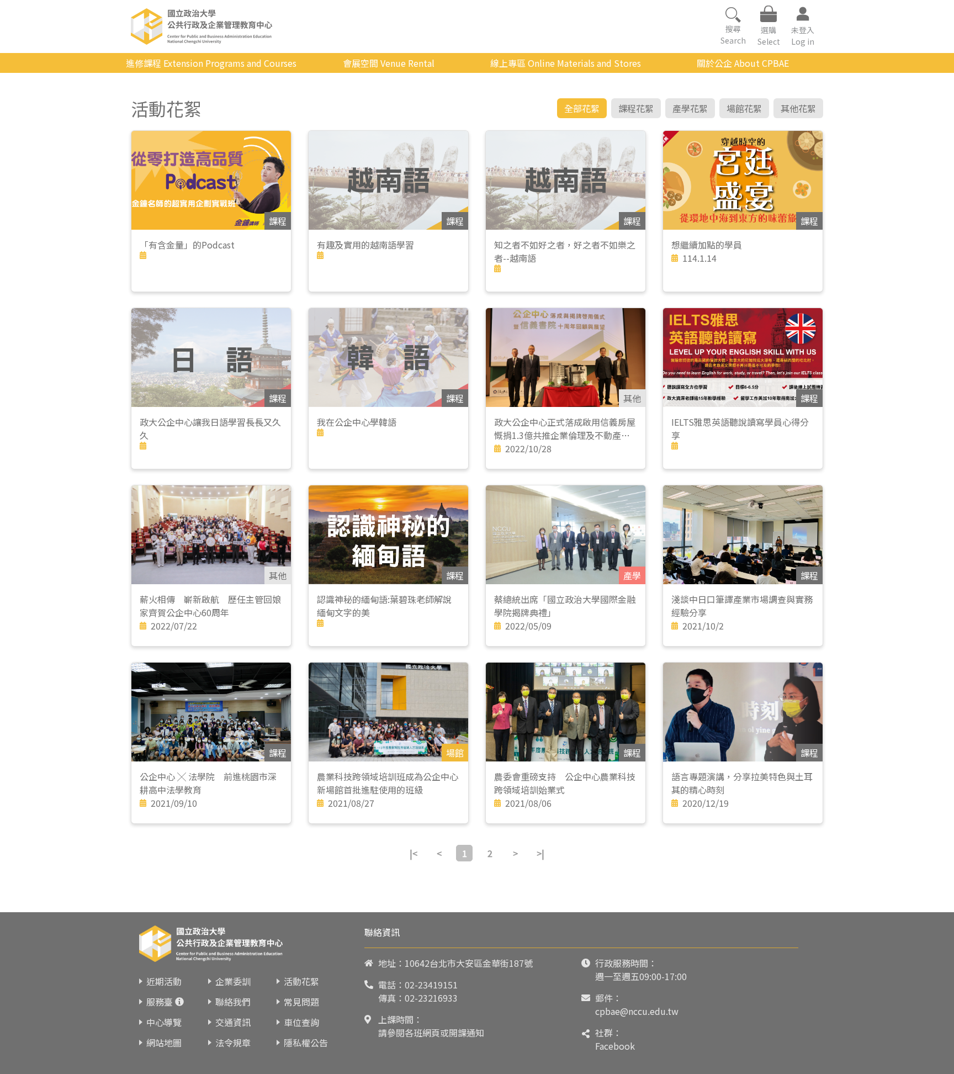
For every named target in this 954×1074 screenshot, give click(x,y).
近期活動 (164, 981)
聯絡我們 (233, 1001)
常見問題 (301, 1001)
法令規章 (233, 1042)
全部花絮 (582, 108)
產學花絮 (690, 108)
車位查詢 (301, 1022)
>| (540, 853)
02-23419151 (431, 984)
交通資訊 (233, 1022)
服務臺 (159, 1001)
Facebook (615, 1045)
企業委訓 (233, 981)
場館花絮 (744, 108)
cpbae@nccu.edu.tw (637, 1011)
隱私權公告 (306, 1042)
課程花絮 (636, 108)
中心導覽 (164, 1022)
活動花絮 (301, 981)
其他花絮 (798, 108)
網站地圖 (164, 1042)
